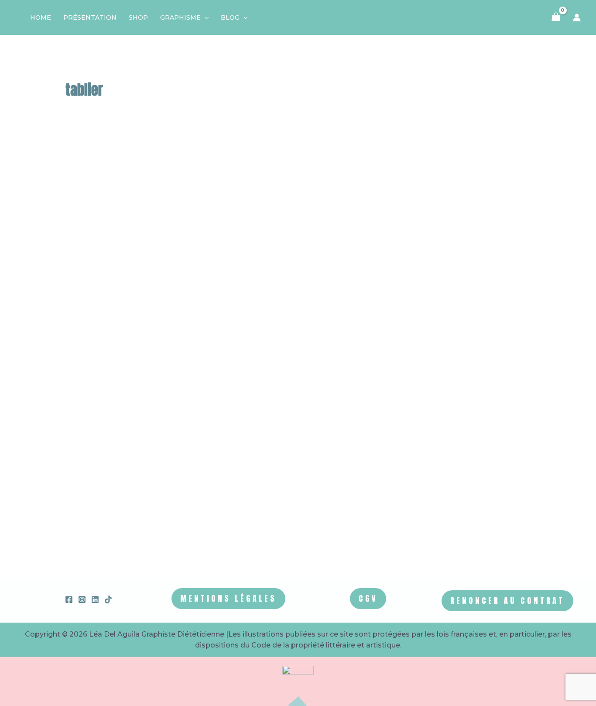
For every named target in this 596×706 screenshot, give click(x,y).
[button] (205, 17)
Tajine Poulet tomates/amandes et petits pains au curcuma (423, 307)
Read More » (361, 531)
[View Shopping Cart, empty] (556, 17)
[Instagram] (82, 599)
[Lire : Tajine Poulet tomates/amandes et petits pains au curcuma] (190, 254)
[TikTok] (108, 599)
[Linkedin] (95, 599)
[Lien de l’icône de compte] (577, 17)
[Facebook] (69, 599)
